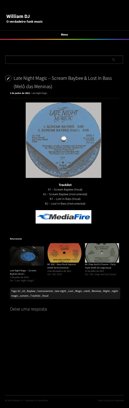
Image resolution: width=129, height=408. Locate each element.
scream (24, 295)
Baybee (31, 291)
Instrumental (45, 291)
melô (87, 291)
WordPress (43, 400)
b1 (19, 291)
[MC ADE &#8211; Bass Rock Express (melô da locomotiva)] (64, 253)
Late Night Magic (39, 93)
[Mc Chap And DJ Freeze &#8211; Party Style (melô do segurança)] (102, 253)
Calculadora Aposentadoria (21, 49)
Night (106, 291)
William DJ (18, 16)
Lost (70, 291)
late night (60, 291)
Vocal (45, 295)
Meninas (96, 291)
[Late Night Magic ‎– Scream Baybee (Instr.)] (27, 256)
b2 (23, 291)
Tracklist (35, 295)
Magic (78, 291)
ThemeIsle (119, 400)
